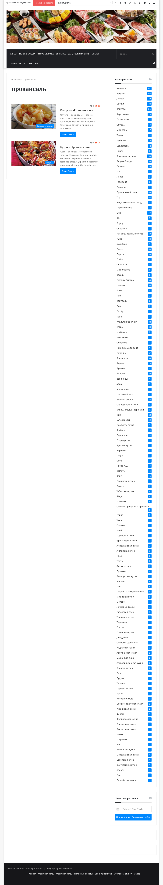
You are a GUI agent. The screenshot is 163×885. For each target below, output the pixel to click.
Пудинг (120, 678)
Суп (119, 212)
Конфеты (121, 501)
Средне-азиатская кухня (130, 703)
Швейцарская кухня (127, 719)
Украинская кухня (126, 709)
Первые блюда (27, 54)
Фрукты (121, 368)
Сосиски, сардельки (127, 642)
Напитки (121, 285)
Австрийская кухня (127, 652)
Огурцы (121, 124)
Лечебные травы (126, 607)
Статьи (120, 627)
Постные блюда (125, 394)
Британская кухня (126, 724)
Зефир (120, 274)
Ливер (120, 176)
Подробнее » (68, 134)
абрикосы (122, 378)
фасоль (120, 770)
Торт (119, 197)
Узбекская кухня (125, 491)
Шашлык (121, 581)
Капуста (121, 109)
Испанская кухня (126, 749)
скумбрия (122, 244)
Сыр (119, 775)
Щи (118, 218)
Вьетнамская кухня (127, 765)
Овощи (120, 103)
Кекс (119, 415)
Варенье (121, 450)
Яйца (119, 496)
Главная (12, 54)
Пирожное (122, 435)
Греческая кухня (125, 632)
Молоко (121, 602)
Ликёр (120, 311)
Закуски (33, 63)
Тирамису (122, 622)
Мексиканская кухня (128, 754)
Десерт (120, 98)
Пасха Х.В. (122, 465)
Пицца (120, 455)
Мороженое (123, 269)
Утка (119, 520)
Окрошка (122, 228)
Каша (119, 476)
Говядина (122, 181)
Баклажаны (123, 145)
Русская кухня (124, 445)
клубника (122, 332)
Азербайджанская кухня (130, 663)
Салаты (120, 166)
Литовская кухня (126, 612)
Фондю (120, 714)
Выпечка (61, 54)
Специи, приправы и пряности (133, 506)
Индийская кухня (126, 647)
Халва (120, 693)
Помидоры (123, 119)
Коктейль (122, 300)
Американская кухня (128, 545)
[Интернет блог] (82, 26)
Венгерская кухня (126, 729)
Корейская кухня (126, 535)
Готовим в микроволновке (130, 591)
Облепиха (122, 342)
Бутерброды (123, 420)
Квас (119, 316)
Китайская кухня (125, 596)
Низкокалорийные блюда (130, 233)
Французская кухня (127, 540)
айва (119, 384)
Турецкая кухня (125, 688)
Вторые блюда (46, 54)
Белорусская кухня (127, 576)
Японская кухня (125, 668)
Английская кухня (126, 551)
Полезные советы (83, 873)
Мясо (119, 171)
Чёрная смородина (127, 347)
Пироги (120, 254)
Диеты (95, 54)
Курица (120, 363)
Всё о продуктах (103, 873)
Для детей (122, 637)
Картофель (123, 114)
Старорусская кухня (127, 404)
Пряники (121, 571)
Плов (119, 556)
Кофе (119, 290)
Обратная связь (46, 873)
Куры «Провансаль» (75, 147)
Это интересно (124, 566)
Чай (119, 295)
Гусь (119, 673)
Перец (120, 151)
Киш (119, 586)
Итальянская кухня (127, 321)
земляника (122, 337)
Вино (119, 306)
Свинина (121, 187)
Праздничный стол (127, 192)
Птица (120, 515)
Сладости (122, 264)
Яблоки (121, 373)
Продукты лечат (125, 425)
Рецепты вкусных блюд (129, 202)
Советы (121, 525)
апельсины (123, 389)
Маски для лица (125, 658)
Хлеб (119, 530)
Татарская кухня (125, 617)
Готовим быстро (17, 63)
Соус (119, 460)
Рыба (119, 238)
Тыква (120, 135)
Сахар (137, 873)
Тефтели (121, 683)
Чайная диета (64, 2)
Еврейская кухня (126, 760)
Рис (118, 744)
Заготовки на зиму (78, 54)
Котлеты (121, 471)
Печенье (121, 353)
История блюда (125, 698)
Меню (120, 734)
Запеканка (122, 358)
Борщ (120, 223)
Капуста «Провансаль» (76, 110)
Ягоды (120, 327)
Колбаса (121, 430)
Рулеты (120, 486)
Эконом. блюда (125, 399)
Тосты (120, 561)
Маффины (122, 739)
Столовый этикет (123, 873)
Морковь (122, 130)
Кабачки (121, 140)
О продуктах (123, 440)
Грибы (120, 259)
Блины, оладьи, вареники (130, 409)
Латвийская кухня (126, 780)
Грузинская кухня (126, 481)
